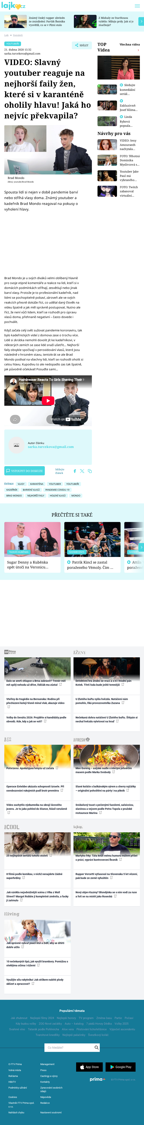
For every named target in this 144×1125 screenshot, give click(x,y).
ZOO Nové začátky (50, 1023)
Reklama (13, 1076)
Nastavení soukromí (51, 1112)
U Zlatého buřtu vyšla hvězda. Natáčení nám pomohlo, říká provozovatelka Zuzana (102, 701)
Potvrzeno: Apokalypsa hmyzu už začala (30, 768)
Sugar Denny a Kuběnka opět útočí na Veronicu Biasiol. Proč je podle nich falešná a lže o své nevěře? (29, 565)
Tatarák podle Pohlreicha (43, 1029)
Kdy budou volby (26, 1023)
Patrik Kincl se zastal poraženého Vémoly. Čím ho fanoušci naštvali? (91, 565)
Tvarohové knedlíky (48, 1035)
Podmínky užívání (17, 1087)
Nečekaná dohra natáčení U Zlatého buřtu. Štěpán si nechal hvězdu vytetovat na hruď (107, 719)
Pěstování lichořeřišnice (91, 1029)
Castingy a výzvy (49, 1076)
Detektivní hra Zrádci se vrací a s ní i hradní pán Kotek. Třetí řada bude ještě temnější (103, 682)
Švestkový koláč (98, 1035)
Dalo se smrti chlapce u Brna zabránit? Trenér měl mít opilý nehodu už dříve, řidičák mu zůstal (36, 682)
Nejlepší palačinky (73, 1035)
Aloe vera (68, 1029)
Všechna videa (130, 44)
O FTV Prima (15, 1064)
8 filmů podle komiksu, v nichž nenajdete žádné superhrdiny (34, 876)
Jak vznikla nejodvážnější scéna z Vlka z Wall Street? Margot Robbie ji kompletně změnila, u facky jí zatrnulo (37, 896)
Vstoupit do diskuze (27, 471)
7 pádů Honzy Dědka (99, 1023)
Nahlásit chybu (16, 1112)
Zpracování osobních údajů (51, 1089)
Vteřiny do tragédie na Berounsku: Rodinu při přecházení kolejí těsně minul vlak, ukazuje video (35, 701)
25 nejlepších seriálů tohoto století (27, 855)
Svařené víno (17, 1029)
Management (47, 1064)
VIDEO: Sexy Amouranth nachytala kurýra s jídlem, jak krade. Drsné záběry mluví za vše (129, 145)
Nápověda (45, 1097)
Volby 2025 (121, 1023)
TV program (86, 1018)
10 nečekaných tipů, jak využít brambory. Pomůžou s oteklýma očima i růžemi (37, 963)
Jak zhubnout (19, 1018)
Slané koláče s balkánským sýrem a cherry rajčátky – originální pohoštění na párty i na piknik (106, 788)
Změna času (104, 1018)
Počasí (129, 1018)
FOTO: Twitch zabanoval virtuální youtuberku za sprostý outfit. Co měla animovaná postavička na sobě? (130, 191)
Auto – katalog (74, 1023)
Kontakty (45, 1081)
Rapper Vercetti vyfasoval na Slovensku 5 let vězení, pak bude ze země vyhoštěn (107, 876)
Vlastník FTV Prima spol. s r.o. (21, 1105)
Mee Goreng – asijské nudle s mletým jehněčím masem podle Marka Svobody (104, 770)
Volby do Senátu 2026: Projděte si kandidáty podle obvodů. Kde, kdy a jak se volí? (36, 719)
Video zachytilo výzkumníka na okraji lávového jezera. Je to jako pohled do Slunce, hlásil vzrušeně (36, 806)
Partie (118, 1018)
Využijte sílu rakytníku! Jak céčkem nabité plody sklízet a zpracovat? (34, 981)
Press (43, 1070)
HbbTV (12, 1081)
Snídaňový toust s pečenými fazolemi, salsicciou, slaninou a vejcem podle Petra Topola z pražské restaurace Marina (105, 808)
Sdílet (82, 46)
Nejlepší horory (66, 1018)
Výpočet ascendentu (122, 1029)
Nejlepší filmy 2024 (42, 1018)
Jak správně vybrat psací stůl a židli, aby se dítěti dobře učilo (35, 945)
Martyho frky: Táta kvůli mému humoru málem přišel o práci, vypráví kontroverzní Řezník (106, 857)
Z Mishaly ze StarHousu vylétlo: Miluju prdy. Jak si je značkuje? (116, 21)
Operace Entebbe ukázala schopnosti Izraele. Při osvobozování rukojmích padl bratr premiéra (35, 788)
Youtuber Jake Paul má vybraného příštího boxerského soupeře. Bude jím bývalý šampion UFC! (129, 176)
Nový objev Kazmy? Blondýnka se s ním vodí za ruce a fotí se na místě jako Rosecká (106, 894)
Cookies (12, 1097)
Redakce (45, 1103)
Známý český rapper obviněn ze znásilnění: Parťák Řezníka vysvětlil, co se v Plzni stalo (47, 21)
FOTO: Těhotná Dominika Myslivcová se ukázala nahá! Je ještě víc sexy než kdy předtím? (130, 160)
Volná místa (14, 1070)
